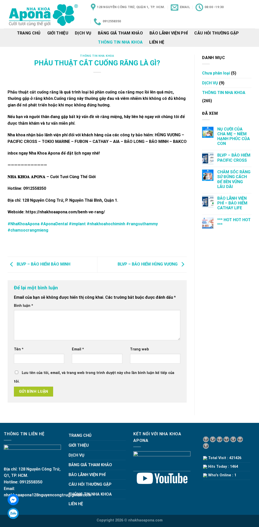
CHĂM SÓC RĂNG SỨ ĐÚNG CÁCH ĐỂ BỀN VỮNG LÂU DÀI (233, 179)
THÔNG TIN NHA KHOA (120, 42)
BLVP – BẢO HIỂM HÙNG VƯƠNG (148, 264)
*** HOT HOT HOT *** (234, 222)
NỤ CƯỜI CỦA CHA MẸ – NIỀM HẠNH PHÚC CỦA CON (233, 136)
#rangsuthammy (142, 223)
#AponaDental (54, 223)
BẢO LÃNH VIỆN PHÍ (168, 33)
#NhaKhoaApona (23, 223)
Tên (19, 349)
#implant (77, 223)
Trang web (139, 349)
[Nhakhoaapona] (43, 14)
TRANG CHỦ (29, 33)
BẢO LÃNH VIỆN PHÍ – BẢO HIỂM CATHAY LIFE (232, 203)
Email (78, 349)
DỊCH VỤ (83, 33)
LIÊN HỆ (156, 42)
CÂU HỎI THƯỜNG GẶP (216, 33)
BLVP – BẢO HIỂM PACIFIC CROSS (233, 157)
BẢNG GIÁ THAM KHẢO (120, 33)
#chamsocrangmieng (28, 230)
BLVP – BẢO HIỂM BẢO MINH (43, 264)
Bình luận (23, 306)
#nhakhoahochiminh (106, 223)
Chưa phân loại (216, 73)
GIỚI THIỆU (57, 33)
